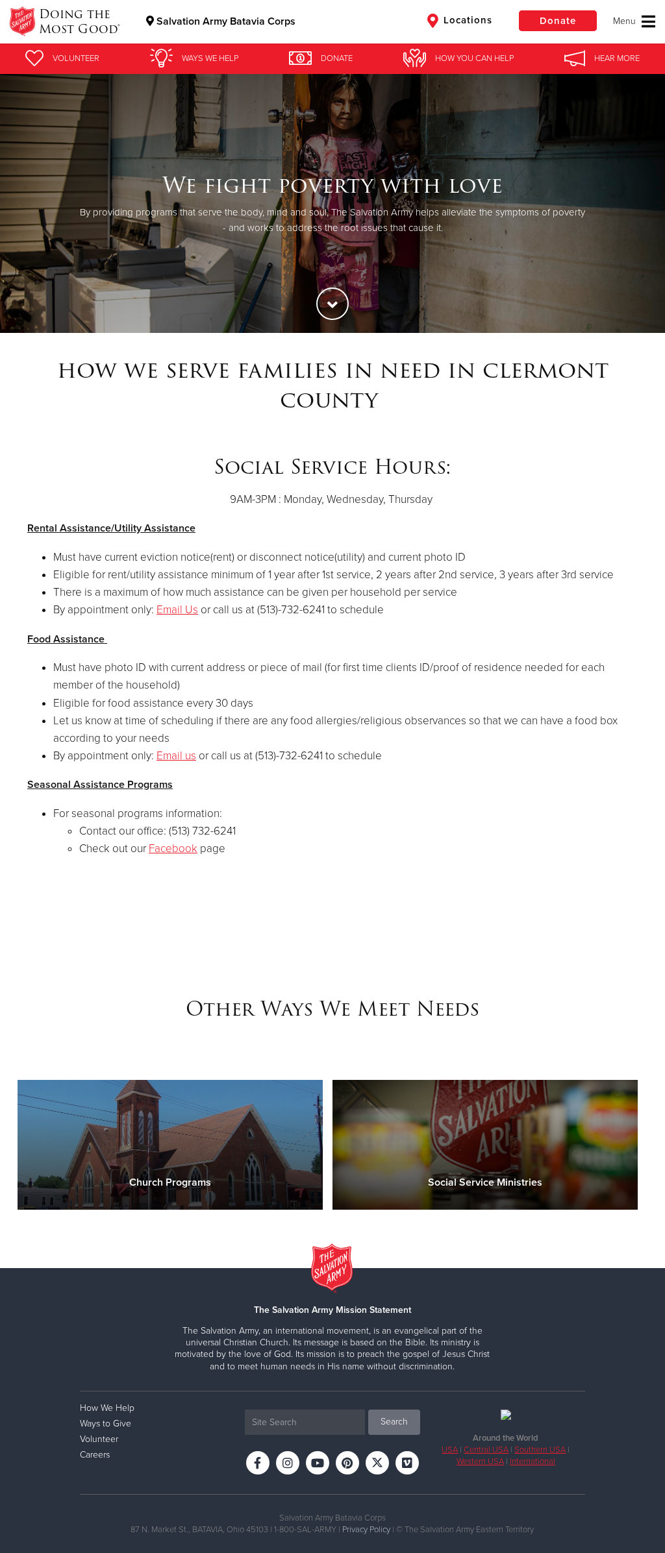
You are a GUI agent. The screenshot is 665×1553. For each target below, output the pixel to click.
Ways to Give (105, 1423)
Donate (558, 21)
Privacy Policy (366, 1529)
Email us (176, 756)
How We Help (107, 1407)
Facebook (173, 848)
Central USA (486, 1450)
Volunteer (99, 1439)
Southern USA (540, 1450)
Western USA (480, 1461)
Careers (95, 1454)
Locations (466, 20)
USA (450, 1450)
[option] (332, 203)
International (532, 1461)
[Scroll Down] (332, 303)
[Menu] (634, 21)
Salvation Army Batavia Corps (224, 21)
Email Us (177, 610)
